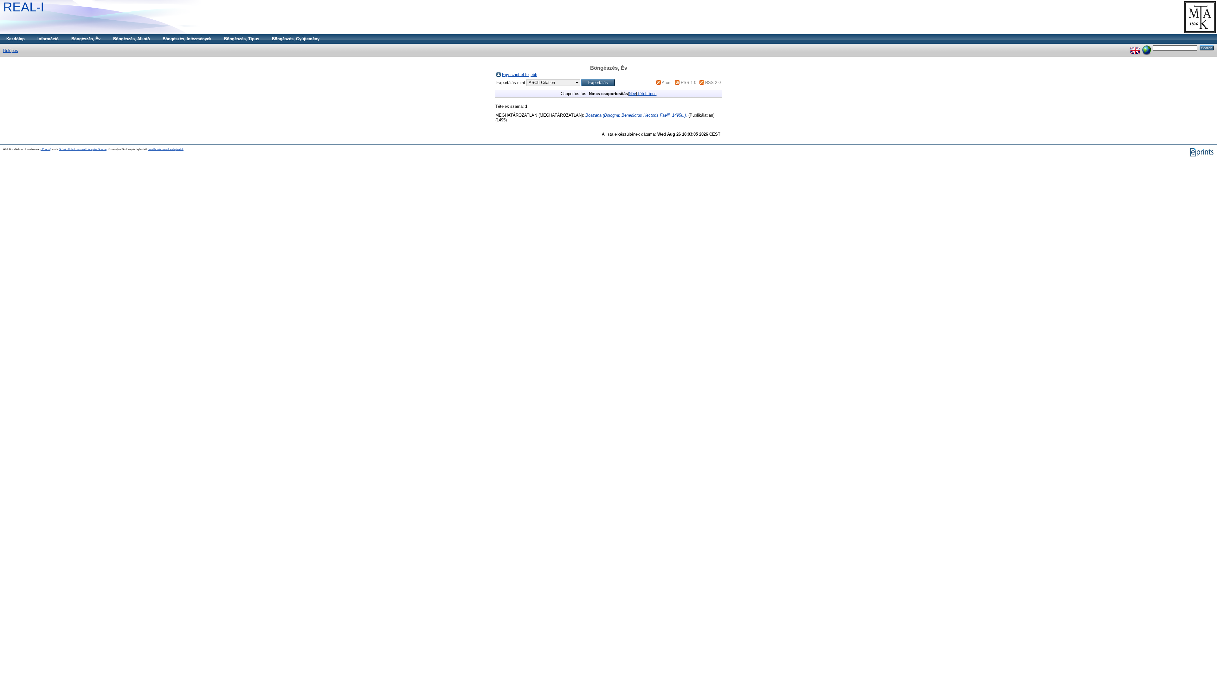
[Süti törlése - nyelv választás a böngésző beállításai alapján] (1147, 47)
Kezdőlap (15, 38)
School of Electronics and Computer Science (82, 149)
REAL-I (23, 7)
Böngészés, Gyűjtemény (295, 38)
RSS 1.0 (688, 82)
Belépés (10, 50)
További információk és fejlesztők (166, 149)
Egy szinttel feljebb (519, 74)
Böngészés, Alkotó (131, 38)
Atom (667, 82)
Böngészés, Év (85, 38)
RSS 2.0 (713, 82)
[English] (1135, 47)
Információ (48, 38)
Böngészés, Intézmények (187, 38)
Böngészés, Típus (241, 38)
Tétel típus (647, 93)
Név (632, 93)
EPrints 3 (45, 149)
